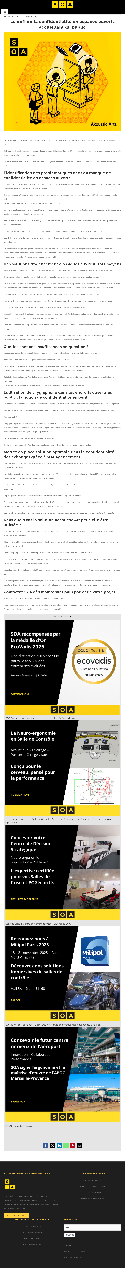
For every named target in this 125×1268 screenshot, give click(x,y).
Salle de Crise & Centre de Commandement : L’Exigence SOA (38, 923)
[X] (52, 1145)
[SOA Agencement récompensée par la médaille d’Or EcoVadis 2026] (62, 667)
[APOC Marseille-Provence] (62, 1074)
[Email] (79, 1145)
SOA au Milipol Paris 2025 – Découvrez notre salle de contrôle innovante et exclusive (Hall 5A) (54, 1024)
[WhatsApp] (66, 1145)
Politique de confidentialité (75, 1251)
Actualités (34, 16)
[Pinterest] (72, 1145)
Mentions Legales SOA (73, 1257)
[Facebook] (45, 1145)
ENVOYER (70, 1235)
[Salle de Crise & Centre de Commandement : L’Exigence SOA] (62, 872)
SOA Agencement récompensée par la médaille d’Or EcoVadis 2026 (41, 718)
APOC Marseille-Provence (19, 1126)
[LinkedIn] (59, 1145)
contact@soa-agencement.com (93, 1198)
